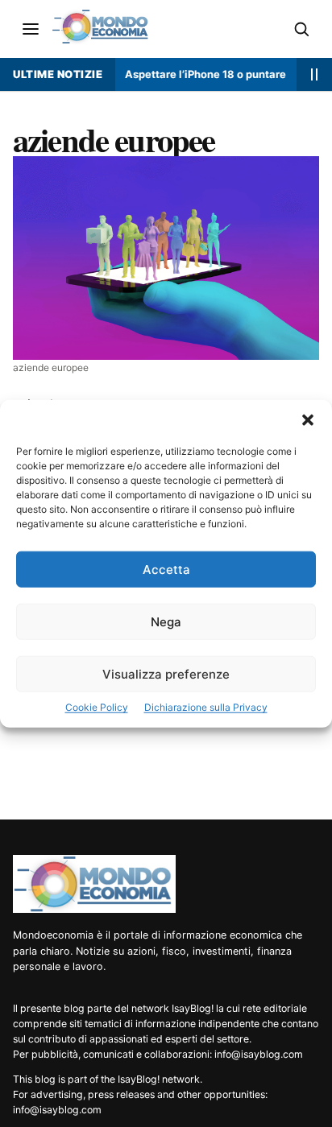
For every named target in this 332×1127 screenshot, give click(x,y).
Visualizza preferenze (166, 674)
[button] (308, 420)
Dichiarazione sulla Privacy (206, 707)
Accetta (166, 569)
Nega (166, 622)
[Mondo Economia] (94, 884)
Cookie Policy (96, 707)
